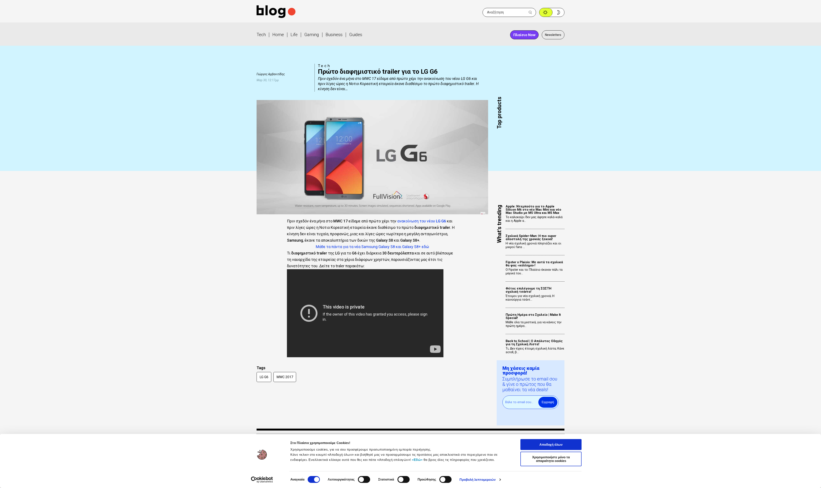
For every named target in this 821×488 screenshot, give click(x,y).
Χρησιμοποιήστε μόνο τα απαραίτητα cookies (551, 459)
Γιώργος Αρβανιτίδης (271, 74)
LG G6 (264, 377)
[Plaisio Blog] (276, 12)
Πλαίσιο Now (524, 35)
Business (334, 34)
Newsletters (553, 35)
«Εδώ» (417, 460)
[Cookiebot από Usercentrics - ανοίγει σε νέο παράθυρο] (262, 479)
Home (278, 34)
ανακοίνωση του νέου (421, 221)
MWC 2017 (284, 377)
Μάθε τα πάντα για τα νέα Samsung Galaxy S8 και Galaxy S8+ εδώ (372, 246)
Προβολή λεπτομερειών (477, 479)
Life (294, 34)
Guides (355, 34)
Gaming (311, 34)
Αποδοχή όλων (551, 444)
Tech (261, 34)
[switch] (364, 479)
